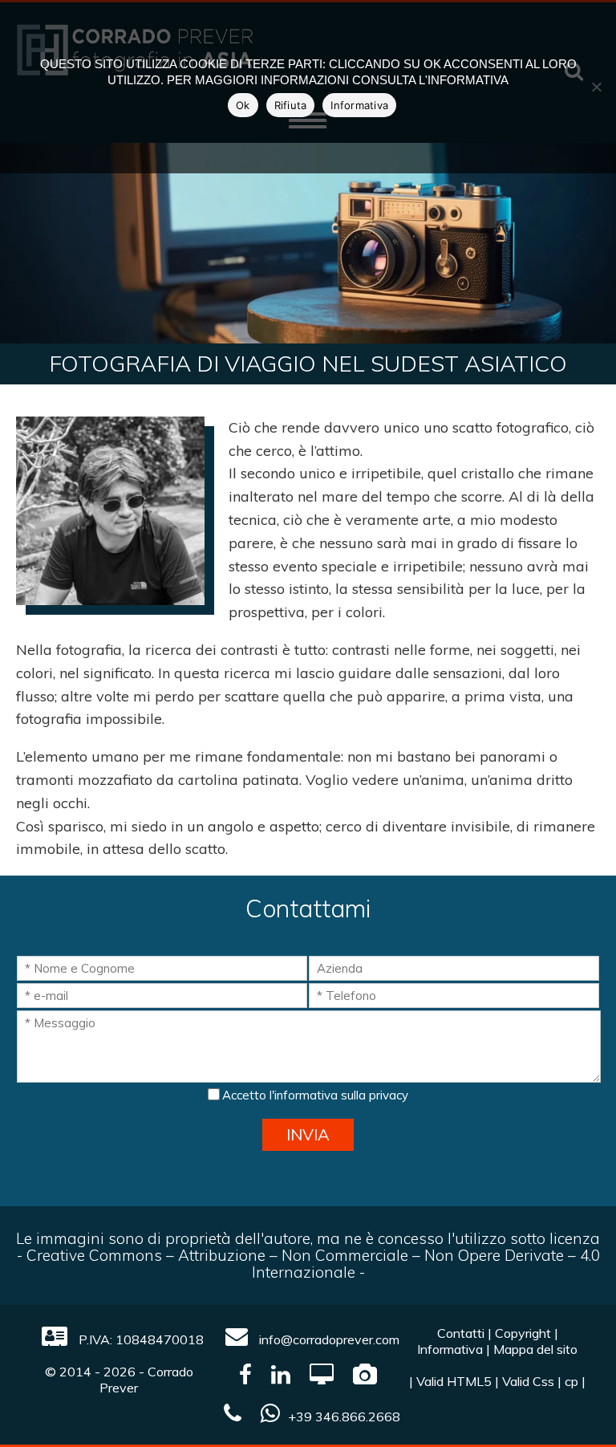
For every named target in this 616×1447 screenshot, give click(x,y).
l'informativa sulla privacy (339, 1095)
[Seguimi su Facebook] (245, 1378)
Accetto (313, 1095)
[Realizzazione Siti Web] (322, 1378)
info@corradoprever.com (327, 1339)
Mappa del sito (535, 1349)
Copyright (523, 1333)
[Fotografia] (365, 1378)
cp (571, 1381)
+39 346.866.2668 (344, 1416)
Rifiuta (290, 105)
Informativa (450, 1349)
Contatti (460, 1333)
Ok (243, 105)
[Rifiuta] (596, 87)
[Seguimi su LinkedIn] (280, 1378)
